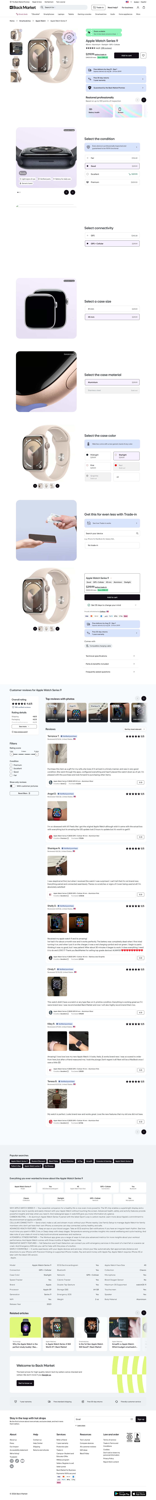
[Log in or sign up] (138, 7)
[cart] (143, 7)
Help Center (38, 1443)
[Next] (57, 486)
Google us (46, 1375)
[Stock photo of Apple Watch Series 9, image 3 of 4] (16, 76)
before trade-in (100, 54)
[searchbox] (65, 7)
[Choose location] (129, 2)
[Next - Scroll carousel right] (143, 100)
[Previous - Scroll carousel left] (137, 100)
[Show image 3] (52, 485)
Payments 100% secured (66, 1473)
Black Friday (84, 1453)
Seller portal (61, 1467)
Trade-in (60, 1450)
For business (127, 7)
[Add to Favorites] (143, 55)
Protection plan (62, 1447)
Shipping (36, 1447)
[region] (116, 111)
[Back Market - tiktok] (17, 1461)
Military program (63, 1460)
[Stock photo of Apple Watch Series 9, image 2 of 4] (16, 62)
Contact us (37, 1440)
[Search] (42, 7)
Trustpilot (13, 1457)
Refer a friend (62, 1440)
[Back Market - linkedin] (12, 1466)
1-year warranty (62, 1443)
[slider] (11, 754)
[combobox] (112, 533)
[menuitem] (49, 14)
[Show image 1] (17, 192)
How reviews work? (21, 732)
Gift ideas (83, 1450)
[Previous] (35, 486)
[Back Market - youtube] (22, 1461)
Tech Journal (85, 1440)
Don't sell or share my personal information (111, 1453)
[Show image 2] (19, 192)
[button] (69, 37)
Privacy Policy (108, 1458)
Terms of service (109, 1440)
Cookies (106, 1449)
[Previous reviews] (137, 1131)
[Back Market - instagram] (12, 1461)
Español (143, 2)
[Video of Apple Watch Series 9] (16, 48)
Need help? (113, 7)
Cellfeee (103, 611)
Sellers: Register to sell (65, 1463)
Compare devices (87, 1443)
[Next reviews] (143, 1131)
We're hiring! (14, 1453)
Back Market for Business (66, 1470)
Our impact (14, 1447)
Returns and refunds (41, 1450)
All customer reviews (88, 1447)
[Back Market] (23, 7)
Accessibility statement (19, 1450)
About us (13, 1440)
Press (12, 1443)
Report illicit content (111, 1462)
